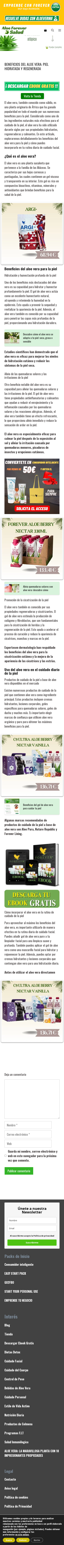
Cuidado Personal (15, 1397)
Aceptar (9, 1540)
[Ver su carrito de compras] (45, 30)
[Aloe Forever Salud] (14, 30)
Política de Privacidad (18, 1506)
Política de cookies (16, 1497)
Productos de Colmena (18, 1424)
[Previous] (6, 233)
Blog (7, 1325)
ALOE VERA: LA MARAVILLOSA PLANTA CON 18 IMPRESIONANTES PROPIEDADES (31, 1453)
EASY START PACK (15, 1273)
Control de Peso (14, 1379)
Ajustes (37, 1540)
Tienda (8, 1334)
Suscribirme (32, 1242)
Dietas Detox (12, 1352)
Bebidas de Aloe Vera (17, 1388)
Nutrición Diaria (14, 1415)
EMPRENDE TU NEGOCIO (18, 1300)
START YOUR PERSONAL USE (21, 1291)
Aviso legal (11, 1488)
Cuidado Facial (13, 1361)
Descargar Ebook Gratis (19, 1343)
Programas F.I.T (14, 1433)
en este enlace (22, 1534)
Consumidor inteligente (18, 1264)
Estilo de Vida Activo (17, 1406)
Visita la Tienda (32, 96)
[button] (52, 30)
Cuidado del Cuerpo (16, 1370)
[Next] (57, 233)
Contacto (10, 1479)
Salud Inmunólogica (16, 1442)
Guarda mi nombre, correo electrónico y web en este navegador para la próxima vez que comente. (32, 1155)
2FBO (11, 1282)
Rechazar (23, 1540)
